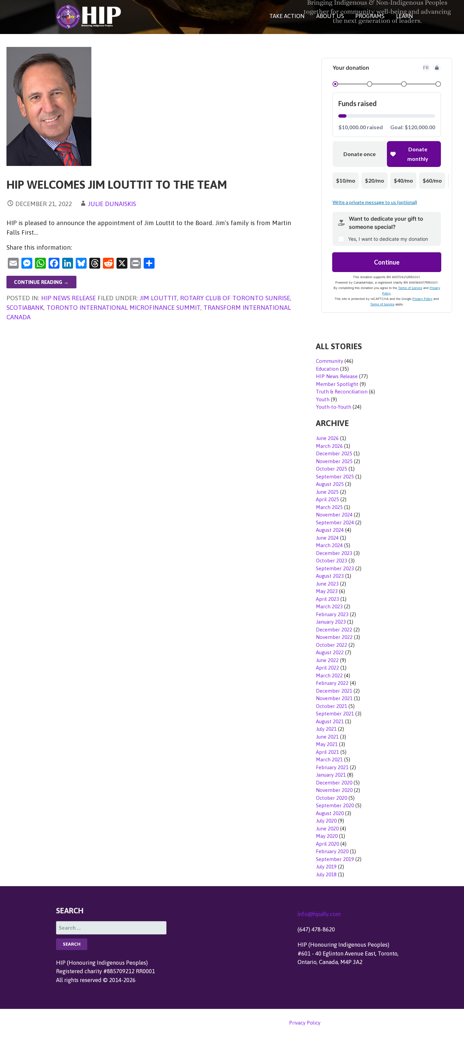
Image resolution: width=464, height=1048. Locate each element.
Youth (322, 399)
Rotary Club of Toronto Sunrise (235, 298)
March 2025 (329, 507)
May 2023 (327, 591)
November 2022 (334, 637)
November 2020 (334, 790)
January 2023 (331, 622)
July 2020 (326, 821)
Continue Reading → (41, 282)
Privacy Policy (304, 1023)
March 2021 (329, 759)
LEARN (404, 16)
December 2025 (334, 453)
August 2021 (330, 721)
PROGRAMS (370, 16)
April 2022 (327, 668)
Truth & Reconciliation (342, 391)
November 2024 (334, 515)
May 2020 (327, 836)
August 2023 (330, 576)
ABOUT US (330, 16)
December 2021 (334, 691)
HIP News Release (68, 298)
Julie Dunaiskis (112, 203)
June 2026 (327, 438)
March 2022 (329, 675)
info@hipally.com (319, 913)
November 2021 (334, 698)
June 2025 (327, 492)
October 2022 (331, 645)
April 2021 (327, 752)
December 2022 (334, 629)
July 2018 (326, 874)
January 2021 (331, 775)
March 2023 (329, 606)
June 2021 (327, 737)
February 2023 (332, 614)
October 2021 (331, 706)
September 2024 (335, 522)
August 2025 (330, 484)
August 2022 (330, 652)
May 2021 (327, 744)
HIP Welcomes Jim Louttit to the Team (116, 184)
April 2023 (327, 599)
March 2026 (329, 446)
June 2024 (327, 538)
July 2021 (326, 729)
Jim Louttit (158, 298)
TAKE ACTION (287, 16)
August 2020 (330, 813)
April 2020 (327, 844)
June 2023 (327, 584)
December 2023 (334, 553)
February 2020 (332, 851)
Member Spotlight (337, 384)
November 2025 (334, 461)
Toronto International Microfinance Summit (123, 307)
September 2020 (335, 805)
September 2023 (335, 568)
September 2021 (335, 713)
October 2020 (331, 798)
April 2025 (327, 499)
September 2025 (335, 476)
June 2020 (327, 828)
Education (327, 369)
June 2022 (327, 660)
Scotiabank (24, 307)
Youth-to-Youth (333, 407)
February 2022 (332, 683)
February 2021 (332, 767)
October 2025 (331, 469)
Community (329, 361)
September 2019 (335, 859)
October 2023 (331, 560)
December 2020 (334, 782)
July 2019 (326, 866)
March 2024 (329, 545)
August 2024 (330, 530)
